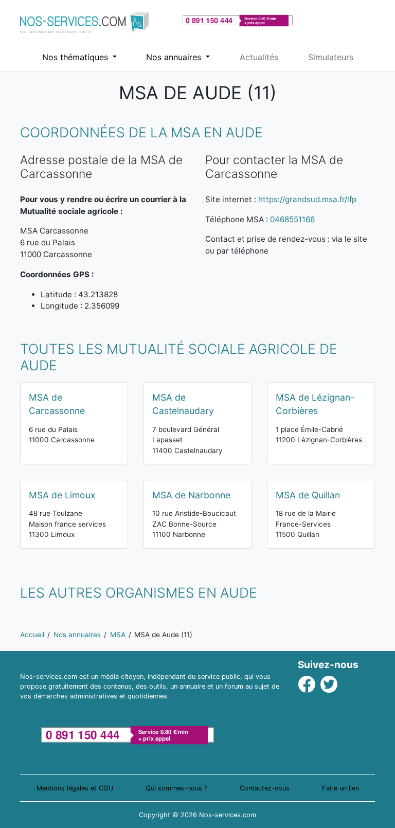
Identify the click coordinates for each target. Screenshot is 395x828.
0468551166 (292, 219)
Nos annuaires (175, 57)
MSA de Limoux (62, 495)
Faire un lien (340, 788)
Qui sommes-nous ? (176, 788)
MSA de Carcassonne (57, 404)
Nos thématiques (76, 57)
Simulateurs (330, 57)
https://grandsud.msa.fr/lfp (307, 199)
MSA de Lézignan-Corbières (315, 404)
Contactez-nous (265, 788)
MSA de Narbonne (191, 495)
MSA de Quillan (308, 495)
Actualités (259, 57)
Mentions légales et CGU (75, 788)
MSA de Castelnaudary (183, 404)
